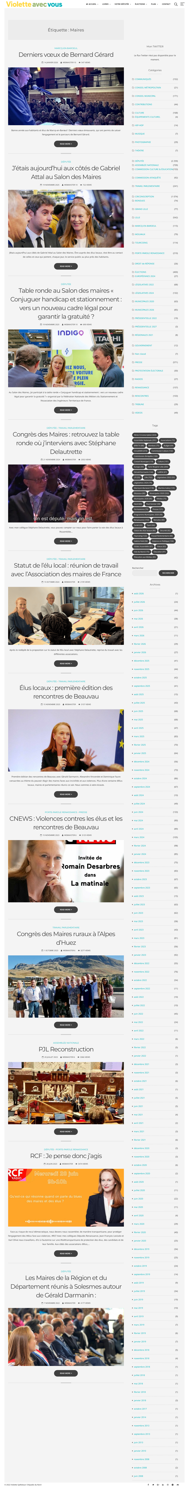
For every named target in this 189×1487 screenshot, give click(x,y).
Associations (168, 440)
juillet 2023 (139, 904)
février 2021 (140, 1139)
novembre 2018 (141, 1358)
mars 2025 (139, 736)
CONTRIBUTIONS (143, 104)
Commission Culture (162, 451)
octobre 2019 (140, 1265)
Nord (138, 504)
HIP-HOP (139, 125)
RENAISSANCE (142, 387)
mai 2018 (138, 1383)
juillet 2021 (139, 1097)
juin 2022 (138, 1013)
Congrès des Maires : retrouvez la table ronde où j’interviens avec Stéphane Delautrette (66, 443)
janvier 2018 (140, 1400)
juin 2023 (138, 912)
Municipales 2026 (143, 498)
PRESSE (83, 812)
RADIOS (139, 379)
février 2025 (140, 744)
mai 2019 (138, 1308)
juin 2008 (138, 1476)
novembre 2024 (141, 770)
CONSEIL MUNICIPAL (145, 96)
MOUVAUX (140, 234)
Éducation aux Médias (145, 557)
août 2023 (139, 896)
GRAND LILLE (141, 209)
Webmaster (70, 459)
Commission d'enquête (146, 456)
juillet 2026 (139, 601)
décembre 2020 (141, 1148)
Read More (65, 144)
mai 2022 (138, 1022)
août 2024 (139, 795)
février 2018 (140, 1392)
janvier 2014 (140, 1417)
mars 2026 (139, 635)
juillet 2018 (139, 1375)
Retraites (159, 520)
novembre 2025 (141, 669)
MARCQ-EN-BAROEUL (66, 48)
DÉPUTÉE (66, 161)
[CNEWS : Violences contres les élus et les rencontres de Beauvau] (66, 871)
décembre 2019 (141, 1249)
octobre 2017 (140, 1408)
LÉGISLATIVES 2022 (144, 284)
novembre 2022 (141, 971)
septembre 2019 (142, 1274)
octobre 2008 (140, 1467)
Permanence (141, 509)
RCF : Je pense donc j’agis (66, 1156)
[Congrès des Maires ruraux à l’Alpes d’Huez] (66, 986)
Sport (151, 525)
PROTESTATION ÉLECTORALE (149, 370)
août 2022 (139, 997)
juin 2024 (138, 812)
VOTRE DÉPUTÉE (122, 4)
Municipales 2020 (159, 493)
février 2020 (140, 1232)
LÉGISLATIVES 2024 (144, 293)
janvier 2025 (140, 753)
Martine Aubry (166, 488)
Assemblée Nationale (145, 440)
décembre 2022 (141, 963)
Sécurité (165, 530)
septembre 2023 (142, 887)
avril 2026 (139, 627)
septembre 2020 (142, 1173)
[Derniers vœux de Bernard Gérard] (66, 96)
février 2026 (140, 643)
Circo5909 (140, 451)
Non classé (140, 353)
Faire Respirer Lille (158, 467)
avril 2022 (139, 1030)
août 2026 (139, 593)
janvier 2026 (140, 652)
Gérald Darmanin (143, 472)
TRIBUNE (139, 404)
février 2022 (140, 1047)
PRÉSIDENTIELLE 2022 (146, 318)
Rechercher (138, 568)
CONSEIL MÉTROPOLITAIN (148, 87)
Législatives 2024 (143, 482)
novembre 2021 (141, 1072)
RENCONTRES (142, 395)
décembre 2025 (141, 660)
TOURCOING (141, 242)
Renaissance (141, 520)
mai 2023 (138, 921)
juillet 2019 (139, 1291)
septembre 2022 (142, 988)
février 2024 (140, 845)
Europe (139, 467)
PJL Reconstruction (66, 1049)
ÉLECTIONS (140, 4)
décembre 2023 (141, 862)
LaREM (162, 472)
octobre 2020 (140, 1165)
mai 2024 (138, 820)
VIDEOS (138, 412)
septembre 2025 (142, 686)
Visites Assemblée (143, 546)
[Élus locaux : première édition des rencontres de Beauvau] (66, 740)
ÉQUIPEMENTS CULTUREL (147, 116)
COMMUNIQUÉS (143, 79)
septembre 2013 (142, 1434)
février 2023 (140, 946)
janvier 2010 (140, 1450)
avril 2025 (139, 728)
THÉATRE (139, 150)
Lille (149, 477)
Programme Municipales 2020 (148, 514)
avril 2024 (139, 828)
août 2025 (139, 694)
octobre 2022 (140, 980)
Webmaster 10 (69, 62)
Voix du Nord (141, 551)
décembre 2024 (141, 761)
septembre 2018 (142, 1366)
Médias (161, 498)
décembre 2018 (141, 1350)
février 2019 (140, 1333)
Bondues (153, 445)
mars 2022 (139, 1039)
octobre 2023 (140, 879)
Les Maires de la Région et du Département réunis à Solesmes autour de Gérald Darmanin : (66, 1286)
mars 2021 (139, 1131)
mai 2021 (138, 1114)
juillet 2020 (139, 1190)
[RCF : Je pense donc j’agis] (66, 1198)
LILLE (137, 217)
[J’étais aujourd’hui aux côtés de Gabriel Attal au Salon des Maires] (66, 219)
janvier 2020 (140, 1240)
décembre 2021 (141, 1064)
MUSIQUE (140, 133)
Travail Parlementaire (162, 536)
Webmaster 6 (70, 835)
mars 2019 (139, 1324)
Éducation (160, 551)
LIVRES (105, 4)
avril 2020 (139, 1215)
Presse (158, 509)
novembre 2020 (141, 1156)
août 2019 (139, 1282)
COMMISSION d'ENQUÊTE (148, 177)
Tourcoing (140, 536)
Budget (168, 445)
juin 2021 (138, 1106)
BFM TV (139, 445)
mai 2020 (138, 1207)
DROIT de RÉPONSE (144, 263)
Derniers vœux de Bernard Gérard (65, 54)
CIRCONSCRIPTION (144, 196)
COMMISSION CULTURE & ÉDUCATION (154, 169)
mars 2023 (139, 938)
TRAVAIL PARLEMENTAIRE (71, 428)
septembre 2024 (142, 786)
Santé (138, 525)
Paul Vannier (153, 504)
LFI (137, 477)
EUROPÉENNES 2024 (145, 276)
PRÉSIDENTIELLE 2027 (146, 326)
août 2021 (139, 1089)
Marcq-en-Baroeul (144, 488)
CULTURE (139, 112)
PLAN (153, 4)
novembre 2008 (141, 1459)
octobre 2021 (140, 1081)
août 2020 (139, 1181)
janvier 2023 (140, 954)
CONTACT (166, 4)
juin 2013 (138, 1442)
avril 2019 (139, 1316)
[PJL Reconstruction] (66, 1093)
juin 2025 (138, 711)
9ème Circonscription (145, 435)
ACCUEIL (92, 4)
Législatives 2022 (166, 477)
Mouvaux (139, 493)
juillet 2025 (139, 702)
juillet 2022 (139, 1005)
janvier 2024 (140, 854)
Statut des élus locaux (145, 530)
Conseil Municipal (143, 461)
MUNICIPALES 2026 (144, 309)
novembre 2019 (141, 1257)
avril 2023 (139, 929)
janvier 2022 (140, 1055)
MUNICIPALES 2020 (144, 301)
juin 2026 (138, 610)
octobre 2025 (140, 677)
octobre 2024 (140, 778)
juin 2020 (138, 1198)
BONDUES (140, 200)
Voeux (161, 546)
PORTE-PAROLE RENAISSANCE (61, 812)
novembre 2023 (141, 870)
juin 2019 (138, 1299)
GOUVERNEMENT (143, 345)
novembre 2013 (141, 1425)
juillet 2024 (139, 803)
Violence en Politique (163, 541)
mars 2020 (139, 1223)
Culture (163, 461)
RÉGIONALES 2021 (144, 335)
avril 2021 (139, 1123)
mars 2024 (139, 837)
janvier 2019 (140, 1341)
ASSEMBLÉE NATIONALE (66, 1043)
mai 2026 (138, 618)
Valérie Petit (141, 541)
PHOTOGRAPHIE (143, 142)
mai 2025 (138, 719)
